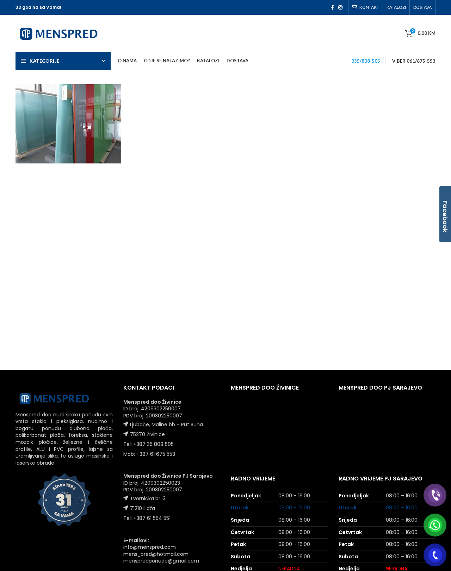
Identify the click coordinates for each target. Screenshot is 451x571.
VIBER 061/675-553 (413, 61)
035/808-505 (365, 61)
